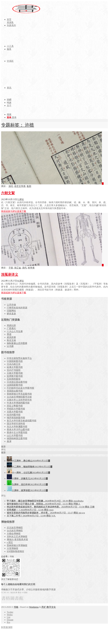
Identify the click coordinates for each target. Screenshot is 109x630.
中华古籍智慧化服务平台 (19, 358)
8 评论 (21, 281)
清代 (11, 186)
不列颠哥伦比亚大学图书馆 (20, 388)
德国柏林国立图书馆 (17, 438)
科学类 (31, 268)
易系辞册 (11, 337)
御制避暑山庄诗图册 (17, 343)
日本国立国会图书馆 (17, 382)
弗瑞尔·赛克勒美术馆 (17, 539)
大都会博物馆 (13, 533)
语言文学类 (20, 186)
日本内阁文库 (13, 364)
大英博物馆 (12, 548)
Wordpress (34, 607)
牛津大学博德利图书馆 (18, 403)
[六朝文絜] (52, 183)
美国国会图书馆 (15, 391)
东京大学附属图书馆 (17, 426)
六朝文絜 (8, 193)
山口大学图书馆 (15, 435)
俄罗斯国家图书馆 (16, 417)
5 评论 (21, 199)
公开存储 (11, 304)
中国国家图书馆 (15, 361)
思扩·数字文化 (48, 607)
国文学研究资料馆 (16, 423)
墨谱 (9, 334)
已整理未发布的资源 (17, 307)
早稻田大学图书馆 (16, 409)
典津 (9, 441)
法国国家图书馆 (15, 385)
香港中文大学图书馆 (17, 432)
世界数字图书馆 (15, 376)
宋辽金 (17, 268)
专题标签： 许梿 (17, 124)
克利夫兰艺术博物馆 (17, 536)
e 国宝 (10, 542)
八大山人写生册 (15, 331)
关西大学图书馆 (15, 411)
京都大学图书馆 (15, 373)
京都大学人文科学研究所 (19, 400)
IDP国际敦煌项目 (15, 551)
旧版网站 (11, 310)
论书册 (10, 346)
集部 (29, 186)
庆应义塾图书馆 (15, 406)
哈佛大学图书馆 (15, 367)
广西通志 (11, 328)
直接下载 (21, 211)
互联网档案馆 (13, 379)
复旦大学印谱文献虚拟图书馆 (21, 420)
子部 (11, 268)
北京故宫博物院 (15, 527)
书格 (16, 607)
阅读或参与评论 (9, 211)
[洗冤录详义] (52, 265)
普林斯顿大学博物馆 (17, 545)
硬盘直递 (11, 313)
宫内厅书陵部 (13, 370)
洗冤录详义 (9, 274)
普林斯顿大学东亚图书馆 (19, 394)
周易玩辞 (11, 325)
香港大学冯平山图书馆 (18, 429)
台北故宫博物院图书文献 (19, 397)
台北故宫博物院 (15, 530)
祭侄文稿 (11, 340)
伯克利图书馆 (13, 414)
